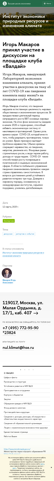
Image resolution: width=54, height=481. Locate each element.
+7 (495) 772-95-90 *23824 (21, 330)
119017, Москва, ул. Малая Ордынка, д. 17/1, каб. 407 (23, 307)
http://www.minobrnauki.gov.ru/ (17, 449)
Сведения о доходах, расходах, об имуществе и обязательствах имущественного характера (24, 417)
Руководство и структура (15, 381)
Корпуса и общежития (13, 395)
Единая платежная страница (16, 432)
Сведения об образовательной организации (23, 423)
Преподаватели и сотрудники (17, 390)
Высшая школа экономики (19, 3)
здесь (42, 464)
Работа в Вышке (10, 436)
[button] (20, 370)
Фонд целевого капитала (14, 408)
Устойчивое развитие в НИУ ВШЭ (18, 386)
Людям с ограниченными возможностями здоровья (26, 427)
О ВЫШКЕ (9, 373)
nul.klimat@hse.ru (18, 347)
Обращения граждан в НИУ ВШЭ (18, 403)
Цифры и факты (10, 377)
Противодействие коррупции (16, 412)
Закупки (7, 399)
